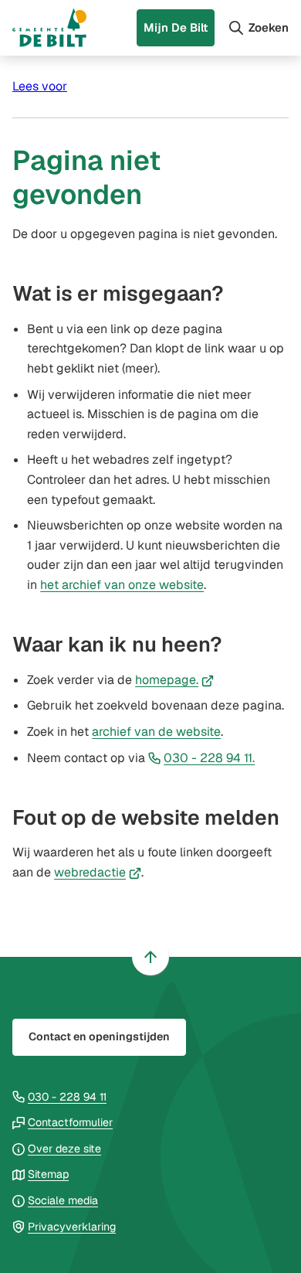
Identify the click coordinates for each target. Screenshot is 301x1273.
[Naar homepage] (49, 28)
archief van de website (156, 731)
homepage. (174, 680)
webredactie (97, 872)
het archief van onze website (122, 585)
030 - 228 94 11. (209, 758)
